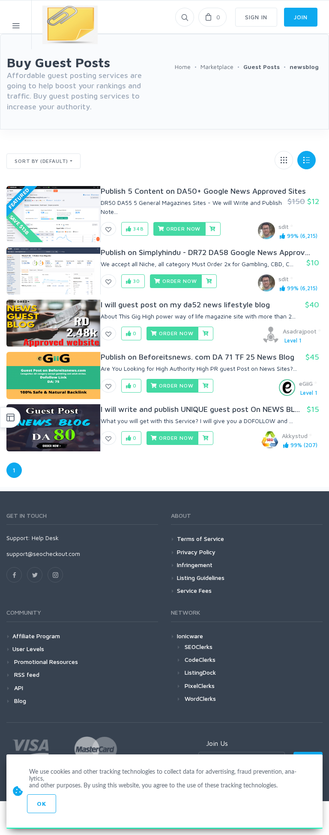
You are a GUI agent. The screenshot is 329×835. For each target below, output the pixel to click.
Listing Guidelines (200, 577)
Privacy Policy (196, 552)
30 (135, 281)
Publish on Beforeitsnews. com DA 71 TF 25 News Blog (197, 356)
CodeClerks (200, 659)
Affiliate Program (36, 636)
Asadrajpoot (300, 331)
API (17, 687)
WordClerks (200, 698)
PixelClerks (200, 685)
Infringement (194, 564)
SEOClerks (198, 646)
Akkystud (295, 435)
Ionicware (190, 636)
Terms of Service (200, 538)
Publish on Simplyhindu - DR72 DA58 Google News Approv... (205, 252)
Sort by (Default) (41, 161)
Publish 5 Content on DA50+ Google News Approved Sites (203, 190)
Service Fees (194, 590)
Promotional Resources (45, 661)
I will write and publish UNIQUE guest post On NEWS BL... (200, 409)
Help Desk (45, 537)
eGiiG (306, 383)
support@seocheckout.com (43, 553)
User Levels (28, 648)
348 (137, 228)
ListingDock (200, 672)
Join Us (217, 743)
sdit (283, 226)
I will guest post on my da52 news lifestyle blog (185, 304)
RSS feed (25, 674)
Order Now (182, 228)
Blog (19, 700)
